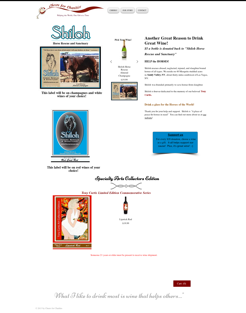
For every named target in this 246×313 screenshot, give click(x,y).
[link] (182, 283)
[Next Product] (137, 61)
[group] (124, 61)
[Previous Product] (111, 61)
